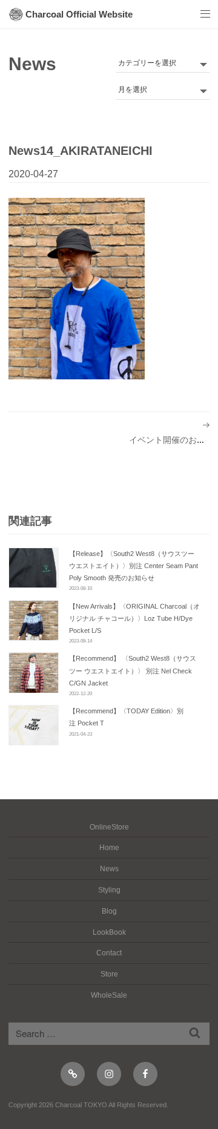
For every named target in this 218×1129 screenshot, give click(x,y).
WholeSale (109, 995)
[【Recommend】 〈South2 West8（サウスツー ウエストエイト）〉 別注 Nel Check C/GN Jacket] (33, 672)
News (32, 64)
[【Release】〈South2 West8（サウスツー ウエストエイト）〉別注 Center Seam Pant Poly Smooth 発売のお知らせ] (33, 568)
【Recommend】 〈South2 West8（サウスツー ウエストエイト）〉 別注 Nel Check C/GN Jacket (132, 670)
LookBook (109, 932)
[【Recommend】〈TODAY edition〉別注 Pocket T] (33, 725)
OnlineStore (109, 827)
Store (109, 974)
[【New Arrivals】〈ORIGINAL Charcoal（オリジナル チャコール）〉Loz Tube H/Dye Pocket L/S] (33, 620)
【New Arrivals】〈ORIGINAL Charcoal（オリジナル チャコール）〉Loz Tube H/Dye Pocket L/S (134, 618)
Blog (109, 911)
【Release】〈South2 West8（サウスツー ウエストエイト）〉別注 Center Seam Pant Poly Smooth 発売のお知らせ (133, 565)
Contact (109, 953)
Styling (109, 890)
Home (109, 847)
